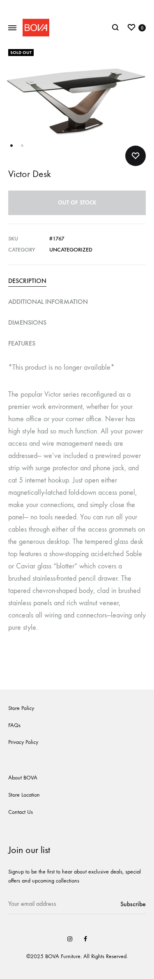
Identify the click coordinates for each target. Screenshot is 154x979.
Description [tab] (27, 281)
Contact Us (20, 811)
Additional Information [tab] (48, 301)
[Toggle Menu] (12, 28)
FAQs (14, 725)
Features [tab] (21, 343)
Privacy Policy (23, 742)
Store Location (24, 794)
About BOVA (22, 777)
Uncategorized (70, 249)
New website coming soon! (77, 7)
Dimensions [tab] (27, 322)
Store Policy (21, 708)
